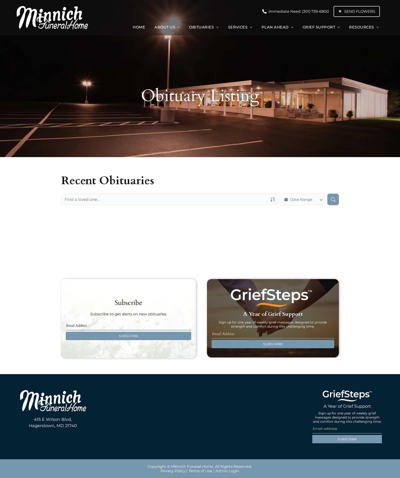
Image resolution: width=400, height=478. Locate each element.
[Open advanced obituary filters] (272, 199)
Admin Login (227, 471)
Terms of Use (200, 471)
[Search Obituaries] (333, 199)
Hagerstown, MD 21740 (53, 425)
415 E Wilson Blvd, (53, 419)
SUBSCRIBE (128, 336)
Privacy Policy (172, 471)
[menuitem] (139, 27)
